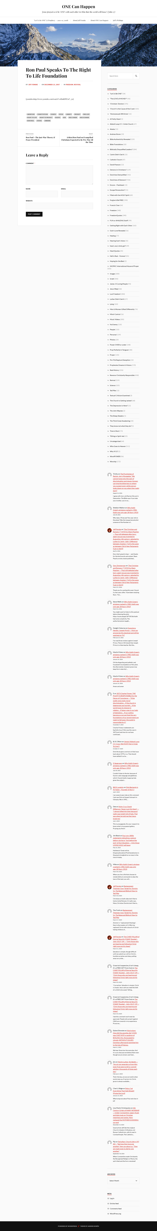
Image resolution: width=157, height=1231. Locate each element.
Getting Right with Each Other (121, 225)
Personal (113, 335)
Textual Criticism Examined (120, 395)
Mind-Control (115, 314)
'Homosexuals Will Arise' (119, 114)
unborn (47, 120)
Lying (112, 304)
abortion (30, 114)
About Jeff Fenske (79, 20)
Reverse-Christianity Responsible (122, 375)
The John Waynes (116, 411)
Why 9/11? (114, 451)
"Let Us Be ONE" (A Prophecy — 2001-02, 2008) (51, 20)
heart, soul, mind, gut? (118, 246)
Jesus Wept (114, 289)
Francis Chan (115, 205)
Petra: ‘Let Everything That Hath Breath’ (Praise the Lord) (123, 1090)
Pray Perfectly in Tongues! (119, 350)
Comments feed (116, 1209)
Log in (112, 1198)
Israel (112, 279)
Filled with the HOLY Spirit (119, 195)
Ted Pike (113, 390)
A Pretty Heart (115, 119)
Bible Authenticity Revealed (120, 139)
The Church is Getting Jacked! (121, 401)
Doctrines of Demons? (118, 180)
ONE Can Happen (78, 6)
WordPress (72, 1226)
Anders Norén (93, 1226)
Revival (77, 84)
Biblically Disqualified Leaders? (121, 149)
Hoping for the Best (117, 261)
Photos (112, 340)
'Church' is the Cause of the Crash (122, 109)
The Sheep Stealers (117, 416)
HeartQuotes (115, 251)
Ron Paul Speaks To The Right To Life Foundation (58, 72)
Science (112, 385)
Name (28, 189)
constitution (42, 114)
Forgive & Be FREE (116, 200)
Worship (113, 461)
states (39, 120)
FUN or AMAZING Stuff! (119, 220)
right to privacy (46, 117)
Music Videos (115, 319)
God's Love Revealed (117, 231)
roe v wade (73, 117)
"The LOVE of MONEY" (118, 99)
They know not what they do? (120, 426)
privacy (77, 114)
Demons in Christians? (118, 170)
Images (112, 274)
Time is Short (114, 431)
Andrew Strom (115, 134)
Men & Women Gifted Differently (122, 309)
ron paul (30, 120)
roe (64, 117)
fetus (61, 114)
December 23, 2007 (52, 84)
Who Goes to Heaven (118, 446)
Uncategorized (115, 441)
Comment (30, 163)
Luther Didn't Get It (117, 299)
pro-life (86, 114)
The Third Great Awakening (120, 421)
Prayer (112, 355)
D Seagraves (117, 763)
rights (57, 117)
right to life (32, 117)
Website (29, 201)
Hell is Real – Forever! (118, 256)
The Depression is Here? (119, 406)
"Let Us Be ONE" (116, 94)
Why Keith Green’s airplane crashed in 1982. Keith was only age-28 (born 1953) (125, 510)
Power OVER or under (118, 345)
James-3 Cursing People (119, 284)
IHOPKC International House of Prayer (124, 266)
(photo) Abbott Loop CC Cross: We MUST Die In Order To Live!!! (126, 743)
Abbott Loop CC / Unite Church (121, 124)
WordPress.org (115, 1214)
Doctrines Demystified (118, 175)
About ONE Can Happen (99, 20)
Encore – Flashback (117, 185)
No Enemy (113, 324)
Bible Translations (116, 144)
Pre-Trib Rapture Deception (120, 360)
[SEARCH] (136, 76)
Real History (114, 370)
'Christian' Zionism (117, 104)
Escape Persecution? (117, 190)
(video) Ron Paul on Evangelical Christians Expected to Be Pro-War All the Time (77, 139)
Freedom (69, 84)
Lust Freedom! (115, 294)
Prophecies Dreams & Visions (120, 365)
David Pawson (115, 165)
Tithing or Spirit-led (117, 436)
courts (53, 114)
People (112, 329)
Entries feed (114, 1203)
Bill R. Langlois (118, 787)
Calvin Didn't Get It (117, 154)
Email (63, 189)
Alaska (112, 129)
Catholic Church (116, 160)
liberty (69, 114)
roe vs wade (84, 117)
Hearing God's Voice (117, 241)
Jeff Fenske (33, 84)
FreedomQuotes (116, 215)
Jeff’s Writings (118, 20)
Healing (113, 236)
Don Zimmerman (119, 566)
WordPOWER (115, 456)
